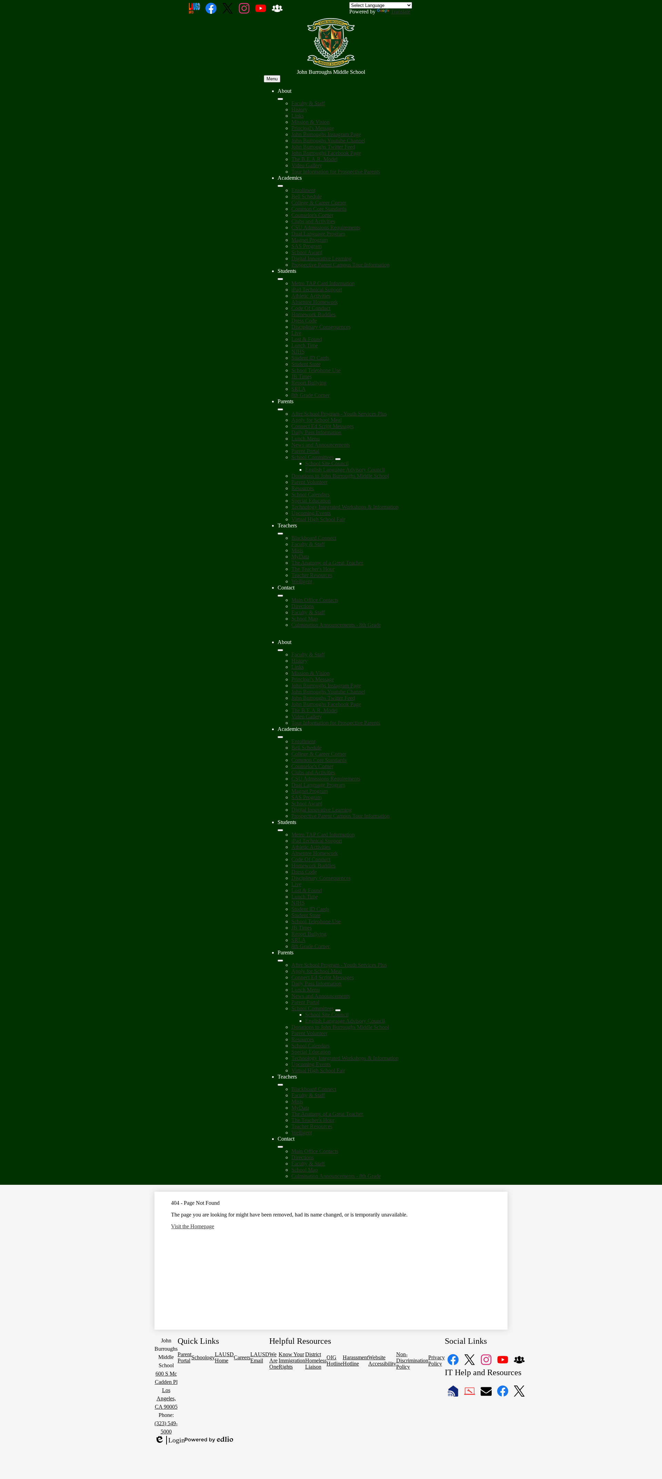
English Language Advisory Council (345, 470)
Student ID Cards (310, 358)
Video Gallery (306, 165)
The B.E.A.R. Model (314, 159)
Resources (302, 488)
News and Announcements (320, 445)
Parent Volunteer (309, 482)
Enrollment (303, 190)
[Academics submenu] (280, 186)
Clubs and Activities (313, 221)
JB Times (301, 376)
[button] (280, 650)
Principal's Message (312, 128)
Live (296, 333)
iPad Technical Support (316, 289)
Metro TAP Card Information (323, 283)
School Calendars (310, 494)
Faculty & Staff (308, 103)
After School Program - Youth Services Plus (339, 414)
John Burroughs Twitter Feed (323, 147)
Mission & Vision (310, 122)
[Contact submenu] (280, 596)
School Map (304, 619)
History (299, 109)
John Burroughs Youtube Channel (328, 140)
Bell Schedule (306, 196)
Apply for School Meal (316, 420)
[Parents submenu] (280, 409)
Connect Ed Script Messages (322, 426)
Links (297, 116)
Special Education (311, 501)
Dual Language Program (318, 234)
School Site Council (327, 463)
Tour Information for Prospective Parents (335, 172)
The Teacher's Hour (312, 569)
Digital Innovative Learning (321, 258)
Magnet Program (309, 240)
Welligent (301, 581)
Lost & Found (306, 339)
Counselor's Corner (312, 215)
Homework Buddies (313, 314)
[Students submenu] (280, 279)
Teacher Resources (311, 575)
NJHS (298, 352)
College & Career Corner (318, 203)
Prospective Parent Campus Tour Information (340, 265)
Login (169, 1440)
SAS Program (306, 246)
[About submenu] (280, 99)
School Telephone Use (316, 370)
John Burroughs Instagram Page (326, 134)
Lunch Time (304, 345)
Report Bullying (309, 383)
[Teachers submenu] (280, 534)
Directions (302, 606)
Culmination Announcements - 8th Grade (336, 625)
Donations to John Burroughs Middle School (340, 476)
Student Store (306, 364)
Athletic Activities (310, 296)
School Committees (312, 457)
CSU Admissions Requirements (325, 227)
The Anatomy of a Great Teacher (327, 563)
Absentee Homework (314, 302)
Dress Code (304, 321)
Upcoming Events (311, 513)
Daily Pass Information (316, 432)
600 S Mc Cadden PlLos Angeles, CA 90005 (166, 1390)
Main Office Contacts (314, 600)
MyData (300, 556)
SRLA (298, 389)
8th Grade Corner (310, 395)
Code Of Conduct (310, 308)
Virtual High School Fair (318, 519)
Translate (400, 11)
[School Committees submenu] (338, 459)
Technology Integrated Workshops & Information (345, 507)
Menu (272, 78)
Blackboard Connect (313, 538)
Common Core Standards (319, 209)
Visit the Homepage (192, 1226)
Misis (297, 550)
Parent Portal (305, 451)
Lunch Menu (305, 438)
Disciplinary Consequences (321, 327)
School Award (306, 252)
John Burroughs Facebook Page (326, 153)
